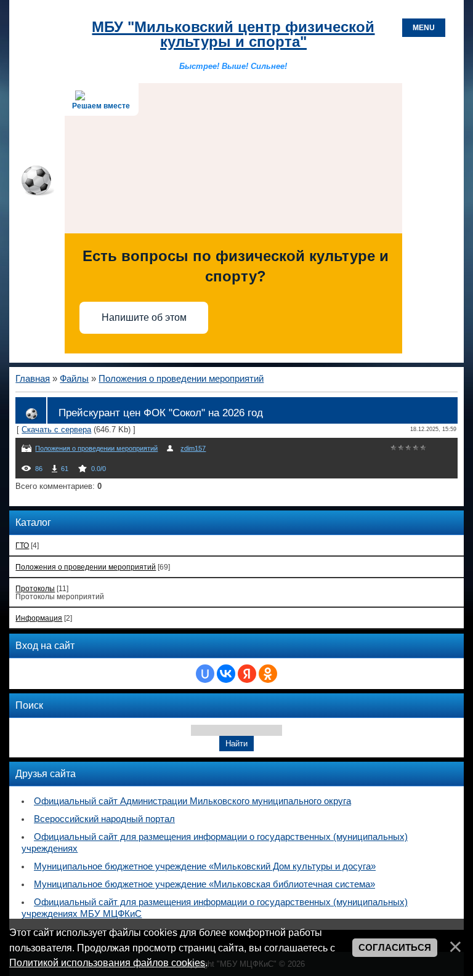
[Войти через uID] (205, 673)
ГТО (22, 545)
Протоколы (35, 588)
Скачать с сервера (56, 429)
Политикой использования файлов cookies (107, 962)
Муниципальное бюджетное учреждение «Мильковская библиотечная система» (204, 884)
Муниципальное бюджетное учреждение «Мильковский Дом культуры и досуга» (205, 866)
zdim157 (193, 448)
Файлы (74, 379)
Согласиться (394, 948)
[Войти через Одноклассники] (268, 673)
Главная (32, 379)
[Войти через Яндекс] (247, 673)
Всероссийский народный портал (104, 819)
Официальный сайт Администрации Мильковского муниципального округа (192, 801)
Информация (38, 618)
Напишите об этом (144, 317)
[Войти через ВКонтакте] (226, 673)
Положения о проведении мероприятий (181, 379)
